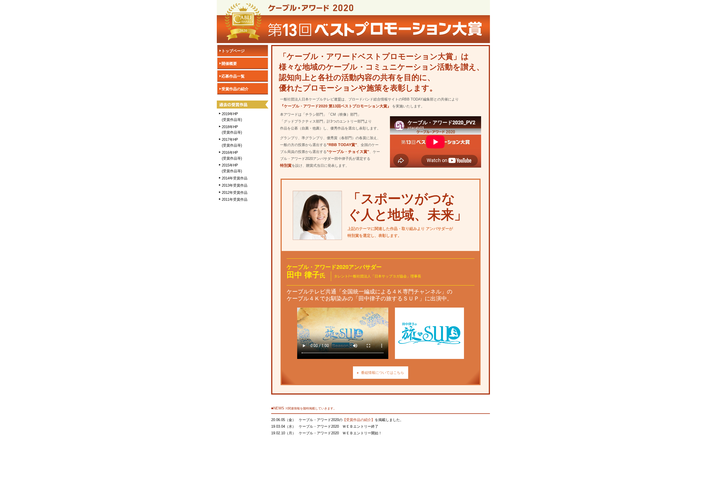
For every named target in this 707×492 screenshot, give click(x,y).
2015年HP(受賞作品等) (232, 168)
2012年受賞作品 (234, 193)
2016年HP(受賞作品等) (232, 155)
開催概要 (229, 63)
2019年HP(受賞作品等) (232, 117)
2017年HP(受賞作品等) (232, 142)
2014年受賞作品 (234, 178)
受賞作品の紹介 (235, 89)
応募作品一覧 (233, 76)
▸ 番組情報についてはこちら (380, 373)
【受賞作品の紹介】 (358, 420)
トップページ (233, 51)
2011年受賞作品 (234, 199)
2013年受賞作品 (234, 185)
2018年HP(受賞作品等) (232, 130)
